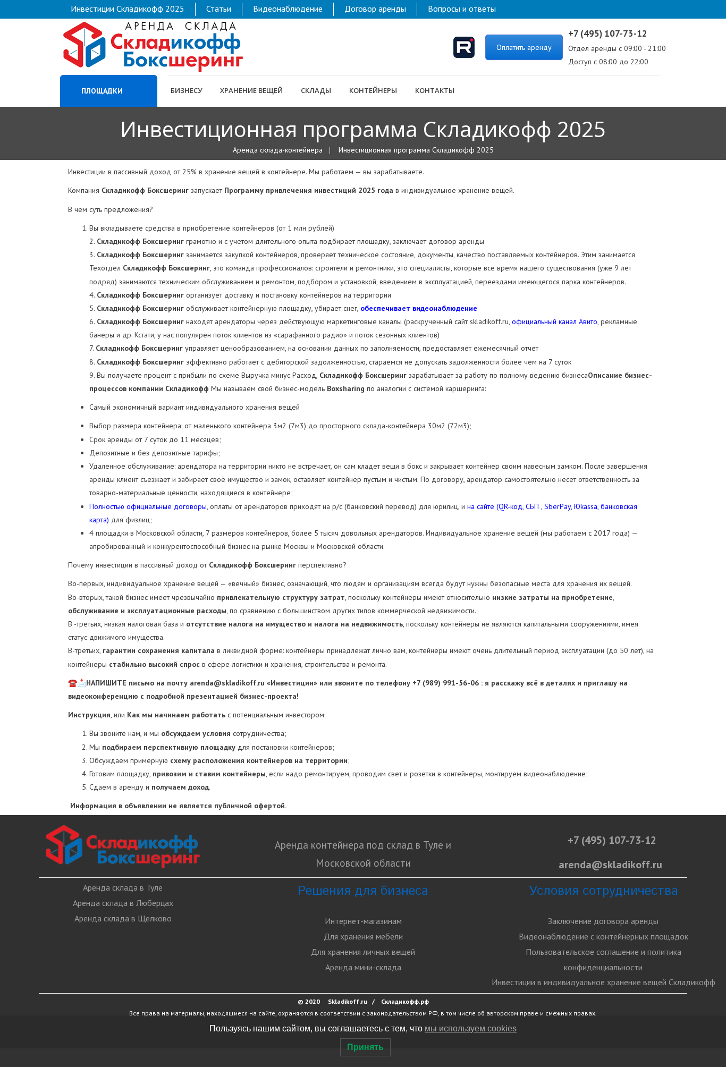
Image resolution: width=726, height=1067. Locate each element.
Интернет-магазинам (363, 921)
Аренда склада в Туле (123, 887)
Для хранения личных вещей (363, 951)
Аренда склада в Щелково (123, 918)
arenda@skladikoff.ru (227, 683)
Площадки (101, 91)
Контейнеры (373, 90)
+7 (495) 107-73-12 (612, 840)
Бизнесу (186, 90)
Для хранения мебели (363, 936)
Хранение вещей (251, 90)
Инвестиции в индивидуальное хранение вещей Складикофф (603, 982)
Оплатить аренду (524, 47)
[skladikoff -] (153, 46)
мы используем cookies (471, 1028)
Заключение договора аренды (603, 921)
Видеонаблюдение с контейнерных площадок (603, 936)
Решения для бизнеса (363, 891)
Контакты (434, 90)
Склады (316, 90)
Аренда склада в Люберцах (123, 902)
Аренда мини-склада (363, 967)
